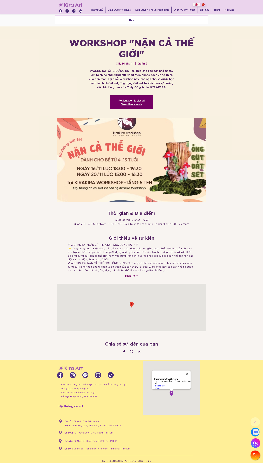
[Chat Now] (255, 432)
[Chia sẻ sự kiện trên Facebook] (124, 351)
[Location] (61, 421)
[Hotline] (255, 455)
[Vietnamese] (202, 4)
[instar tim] (67, 11)
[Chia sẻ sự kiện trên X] (131, 351)
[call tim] (80, 11)
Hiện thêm (131, 275)
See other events (131, 104)
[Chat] (255, 443)
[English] (196, 4)
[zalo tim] (85, 375)
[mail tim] (73, 11)
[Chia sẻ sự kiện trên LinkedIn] (139, 351)
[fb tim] (60, 11)
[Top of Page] (255, 421)
